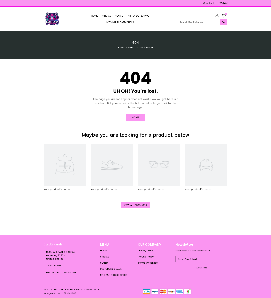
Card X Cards (125, 47)
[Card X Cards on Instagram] (45, 3)
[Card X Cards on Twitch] (57, 3)
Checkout (208, 3)
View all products (135, 205)
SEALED (104, 262)
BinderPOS (70, 293)
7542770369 (53, 265)
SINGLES (104, 256)
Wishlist (224, 3)
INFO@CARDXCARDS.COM (61, 272)
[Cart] (224, 16)
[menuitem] (95, 16)
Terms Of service (148, 262)
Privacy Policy (145, 250)
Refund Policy (146, 256)
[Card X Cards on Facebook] (39, 3)
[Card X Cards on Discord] (51, 3)
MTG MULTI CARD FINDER (114, 275)
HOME (135, 117)
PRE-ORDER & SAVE (111, 268)
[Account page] (217, 16)
